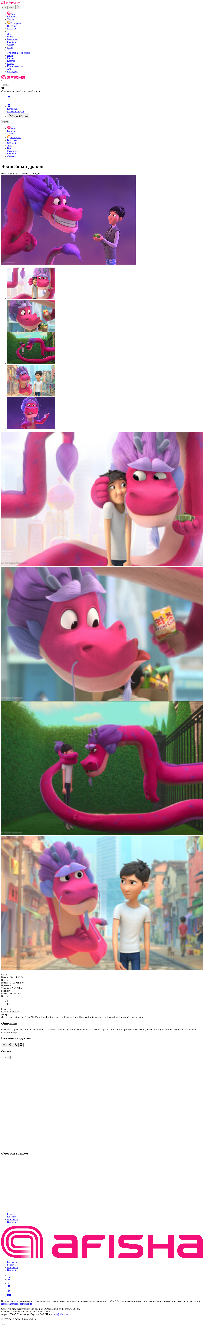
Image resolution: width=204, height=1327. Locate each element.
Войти (11, 7)
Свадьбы (11, 44)
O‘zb (4, 7)
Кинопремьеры (15, 66)
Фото (10, 47)
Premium (11, 42)
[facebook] (9, 1283)
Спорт (10, 63)
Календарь (12, 71)
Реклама (11, 1214)
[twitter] (9, 1292)
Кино (13, 14)
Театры (10, 19)
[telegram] (9, 1279)
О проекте (12, 1219)
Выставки (12, 26)
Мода (10, 55)
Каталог (11, 61)
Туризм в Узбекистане (18, 52)
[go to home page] (10, 3)
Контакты (12, 1216)
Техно (10, 50)
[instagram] (9, 1287)
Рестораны (15, 23)
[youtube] (9, 1296)
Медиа (10, 58)
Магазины (12, 39)
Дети (9, 34)
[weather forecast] (105, 100)
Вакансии (12, 1222)
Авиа (10, 69)
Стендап (11, 28)
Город (10, 36)
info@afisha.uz (61, 1314)
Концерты (12, 16)
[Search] (18, 7)
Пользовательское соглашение (16, 1304)
